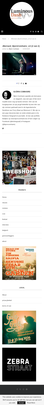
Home (4, 39)
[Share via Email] (26, 83)
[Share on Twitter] (23, 83)
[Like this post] (18, 83)
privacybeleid (7, 300)
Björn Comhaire (14, 49)
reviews (5, 208)
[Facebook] (30, 31)
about (4, 241)
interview (5, 225)
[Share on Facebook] (21, 83)
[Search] (42, 31)
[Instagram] (35, 31)
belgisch (5, 230)
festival (4, 219)
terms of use (6, 306)
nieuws (4, 203)
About (4, 295)
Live (3, 214)
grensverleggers (8, 236)
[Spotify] (38, 31)
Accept (21, 403)
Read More (31, 403)
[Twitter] (33, 31)
